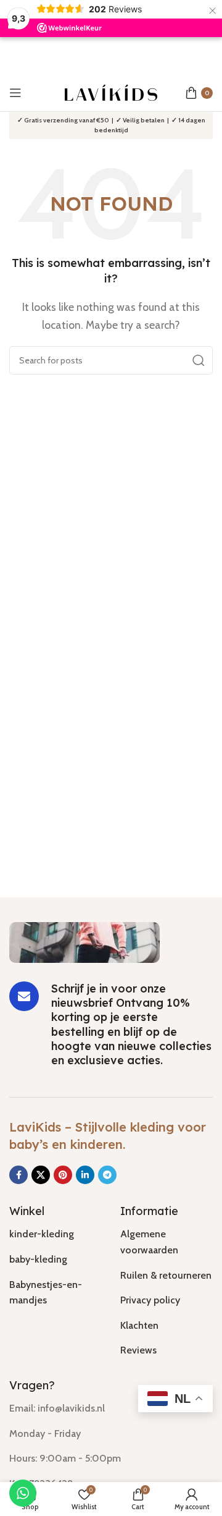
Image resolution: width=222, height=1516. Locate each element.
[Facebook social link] (18, 1175)
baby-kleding (38, 1259)
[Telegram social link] (107, 1175)
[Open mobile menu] (15, 92)
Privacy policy (150, 1300)
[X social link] (40, 1175)
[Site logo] (111, 92)
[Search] (198, 360)
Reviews (138, 1350)
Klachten (139, 1325)
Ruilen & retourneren (166, 1275)
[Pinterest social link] (63, 1175)
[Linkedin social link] (85, 1175)
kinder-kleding (41, 1234)
